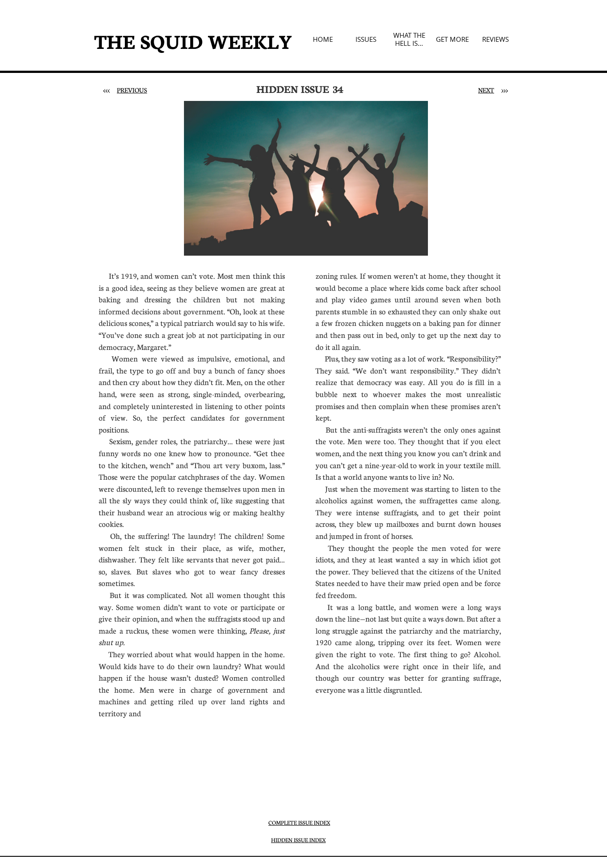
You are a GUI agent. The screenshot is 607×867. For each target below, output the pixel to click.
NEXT (486, 90)
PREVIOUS (132, 90)
